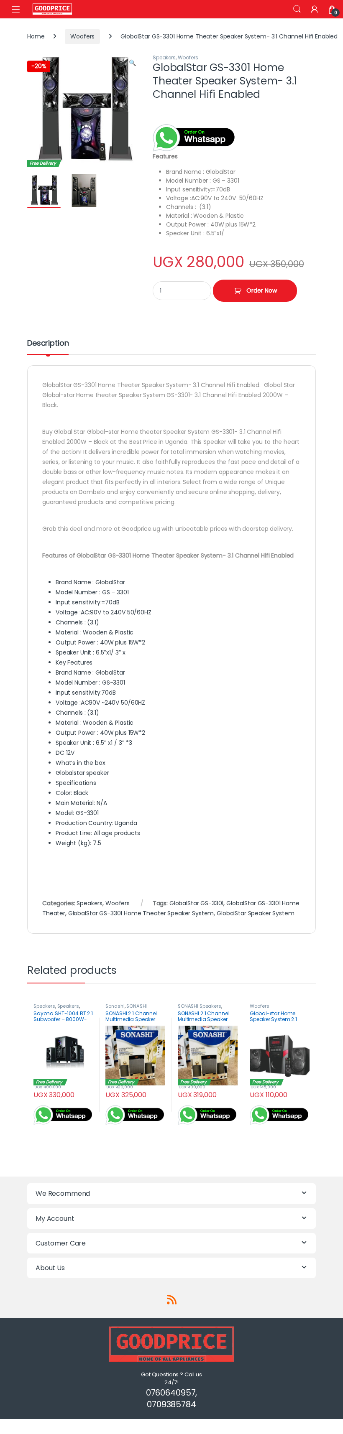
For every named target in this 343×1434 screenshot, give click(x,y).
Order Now (261, 290)
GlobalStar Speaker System (255, 913)
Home (35, 36)
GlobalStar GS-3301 (196, 903)
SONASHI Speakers (199, 1006)
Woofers (82, 36)
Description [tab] (48, 343)
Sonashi (114, 1006)
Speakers (164, 57)
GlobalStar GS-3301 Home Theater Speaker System (141, 913)
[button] (132, 63)
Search (297, 9)
